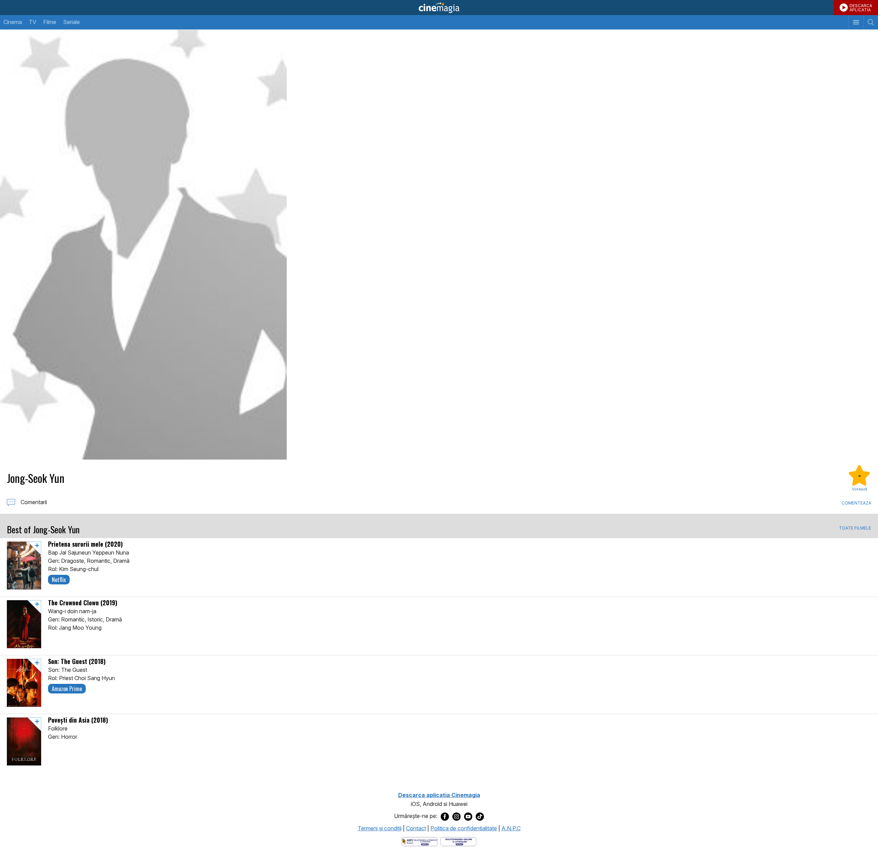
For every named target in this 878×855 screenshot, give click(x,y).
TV (32, 22)
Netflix (59, 579)
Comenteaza (856, 503)
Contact (416, 828)
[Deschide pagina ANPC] (420, 841)
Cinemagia (439, 7)
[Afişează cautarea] (870, 22)
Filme (49, 22)
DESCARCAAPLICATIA (861, 7)
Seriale (71, 22)
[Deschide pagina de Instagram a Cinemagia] (456, 816)
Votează (859, 489)
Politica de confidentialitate (463, 828)
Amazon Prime (67, 689)
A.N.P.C (511, 828)
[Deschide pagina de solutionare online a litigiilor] (458, 841)
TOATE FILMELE (855, 528)
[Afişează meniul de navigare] (856, 22)
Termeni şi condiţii (380, 828)
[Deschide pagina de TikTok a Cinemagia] (480, 816)
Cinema (12, 22)
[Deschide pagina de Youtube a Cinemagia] (468, 816)
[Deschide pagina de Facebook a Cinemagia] (445, 816)
